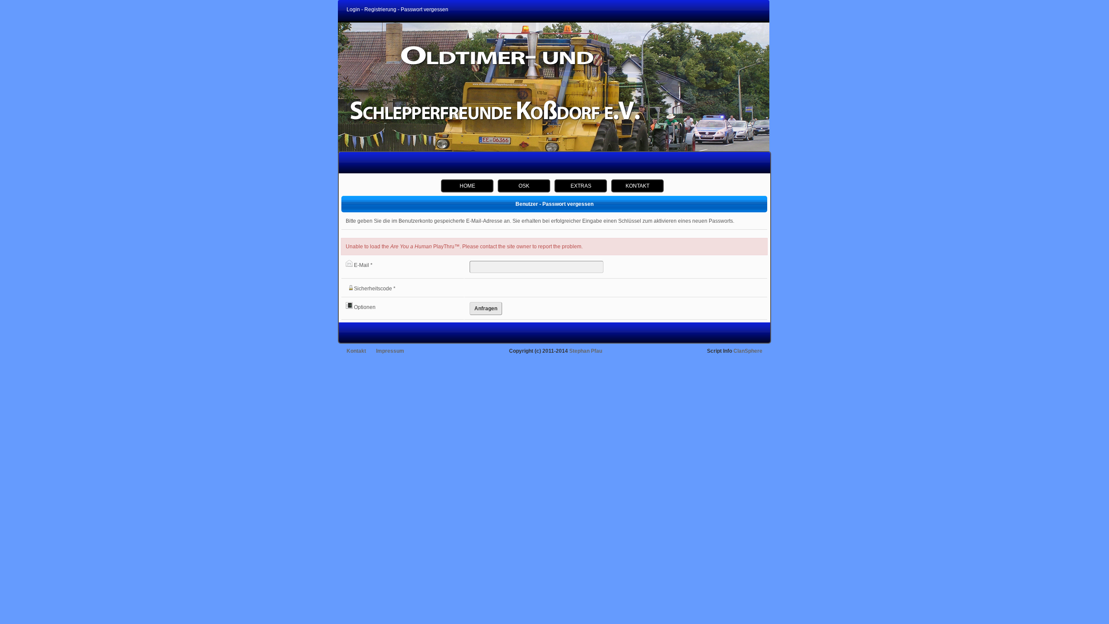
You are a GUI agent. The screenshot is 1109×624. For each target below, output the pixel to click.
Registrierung (380, 9)
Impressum (390, 351)
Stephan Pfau (585, 351)
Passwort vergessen (424, 9)
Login (353, 9)
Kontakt (356, 351)
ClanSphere (747, 351)
